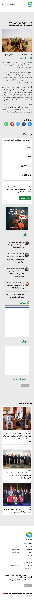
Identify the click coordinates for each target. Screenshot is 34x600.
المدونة (30, 552)
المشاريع (17, 546)
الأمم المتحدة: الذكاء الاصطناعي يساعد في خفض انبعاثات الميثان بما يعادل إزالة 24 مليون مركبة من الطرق (15, 258)
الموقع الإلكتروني (26, 175)
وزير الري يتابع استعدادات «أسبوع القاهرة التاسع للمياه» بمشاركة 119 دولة (15, 245)
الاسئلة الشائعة (15, 549)
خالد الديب (22, 58)
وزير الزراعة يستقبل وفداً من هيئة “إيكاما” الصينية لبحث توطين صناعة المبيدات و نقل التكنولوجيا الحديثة (19, 475)
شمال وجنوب (8, 54)
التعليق (28, 147)
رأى (25, 235)
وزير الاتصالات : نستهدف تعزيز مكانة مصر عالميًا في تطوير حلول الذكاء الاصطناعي (17, 510)
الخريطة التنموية (15, 552)
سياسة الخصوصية (15, 565)
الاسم (29, 156)
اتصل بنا (30, 565)
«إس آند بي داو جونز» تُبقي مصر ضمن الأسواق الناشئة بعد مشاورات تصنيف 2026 (15, 297)
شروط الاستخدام (28, 568)
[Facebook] (24, 124)
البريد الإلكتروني (26, 165)
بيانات (9, 595)
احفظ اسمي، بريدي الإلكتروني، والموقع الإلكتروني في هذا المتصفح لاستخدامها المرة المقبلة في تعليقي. (18, 189)
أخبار (29, 431)
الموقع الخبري (29, 546)
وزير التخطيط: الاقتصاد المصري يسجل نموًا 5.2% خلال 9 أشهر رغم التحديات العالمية (15, 285)
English (11, 4)
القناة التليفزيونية (28, 549)
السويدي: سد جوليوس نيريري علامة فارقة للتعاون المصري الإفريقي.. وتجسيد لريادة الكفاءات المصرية (15, 272)
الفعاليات (30, 556)
